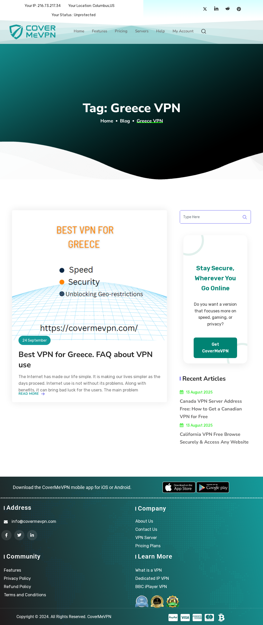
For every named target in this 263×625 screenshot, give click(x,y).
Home (79, 31)
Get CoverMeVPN (215, 347)
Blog (125, 121)
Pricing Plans (148, 545)
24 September (34, 340)
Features (99, 31)
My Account (183, 31)
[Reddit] (227, 9)
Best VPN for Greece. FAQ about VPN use (85, 359)
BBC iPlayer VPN (151, 586)
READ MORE (29, 393)
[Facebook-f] (6, 535)
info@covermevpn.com (34, 521)
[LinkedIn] (216, 9)
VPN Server (146, 537)
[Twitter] (205, 9)
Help (160, 31)
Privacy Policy (17, 578)
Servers (141, 31)
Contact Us (146, 529)
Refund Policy (17, 586)
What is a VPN (148, 570)
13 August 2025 (199, 392)
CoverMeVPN (99, 616)
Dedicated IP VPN (152, 578)
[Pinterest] (239, 9)
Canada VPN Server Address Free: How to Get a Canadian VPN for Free (211, 409)
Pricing (121, 31)
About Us (144, 521)
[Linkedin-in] (32, 535)
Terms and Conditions (25, 594)
